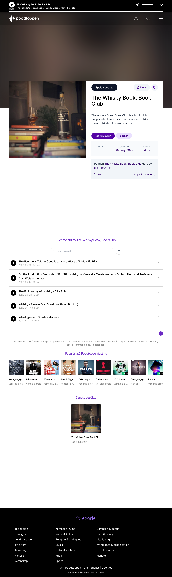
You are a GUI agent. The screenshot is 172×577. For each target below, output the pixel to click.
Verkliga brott (23, 539)
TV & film (20, 544)
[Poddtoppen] (24, 19)
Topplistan (21, 528)
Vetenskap (21, 561)
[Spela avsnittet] (13, 263)
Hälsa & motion (65, 550)
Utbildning (103, 539)
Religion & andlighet (68, 539)
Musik (59, 544)
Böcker (124, 135)
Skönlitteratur (105, 550)
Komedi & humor (66, 528)
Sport (59, 561)
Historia (20, 555)
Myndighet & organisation (113, 544)
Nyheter (102, 555)
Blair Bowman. (103, 167)
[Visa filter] (119, 251)
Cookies (107, 567)
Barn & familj (105, 534)
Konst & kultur (103, 135)
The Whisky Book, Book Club (123, 163)
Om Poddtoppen (70, 567)
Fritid (59, 555)
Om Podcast (91, 567)
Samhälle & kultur (108, 528)
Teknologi (21, 550)
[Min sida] (136, 18)
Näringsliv (21, 534)
